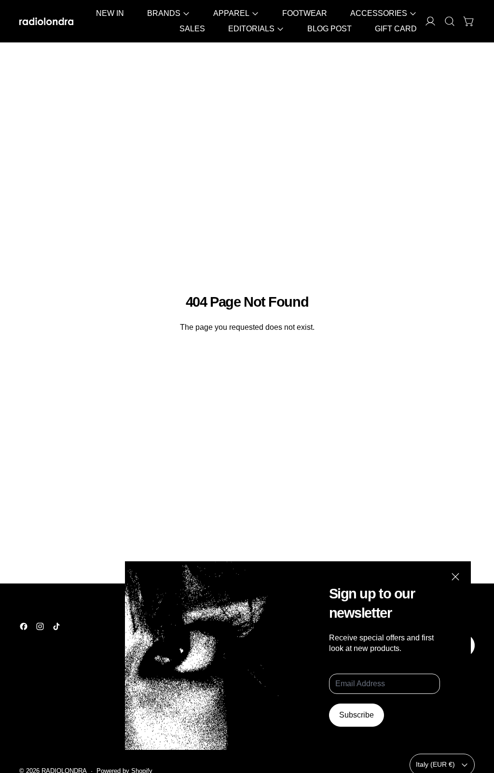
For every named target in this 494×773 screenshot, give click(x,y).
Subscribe (356, 715)
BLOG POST (329, 29)
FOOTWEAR (304, 13)
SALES (192, 29)
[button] (449, 21)
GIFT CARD (396, 29)
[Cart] (469, 21)
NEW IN (110, 13)
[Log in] (430, 21)
